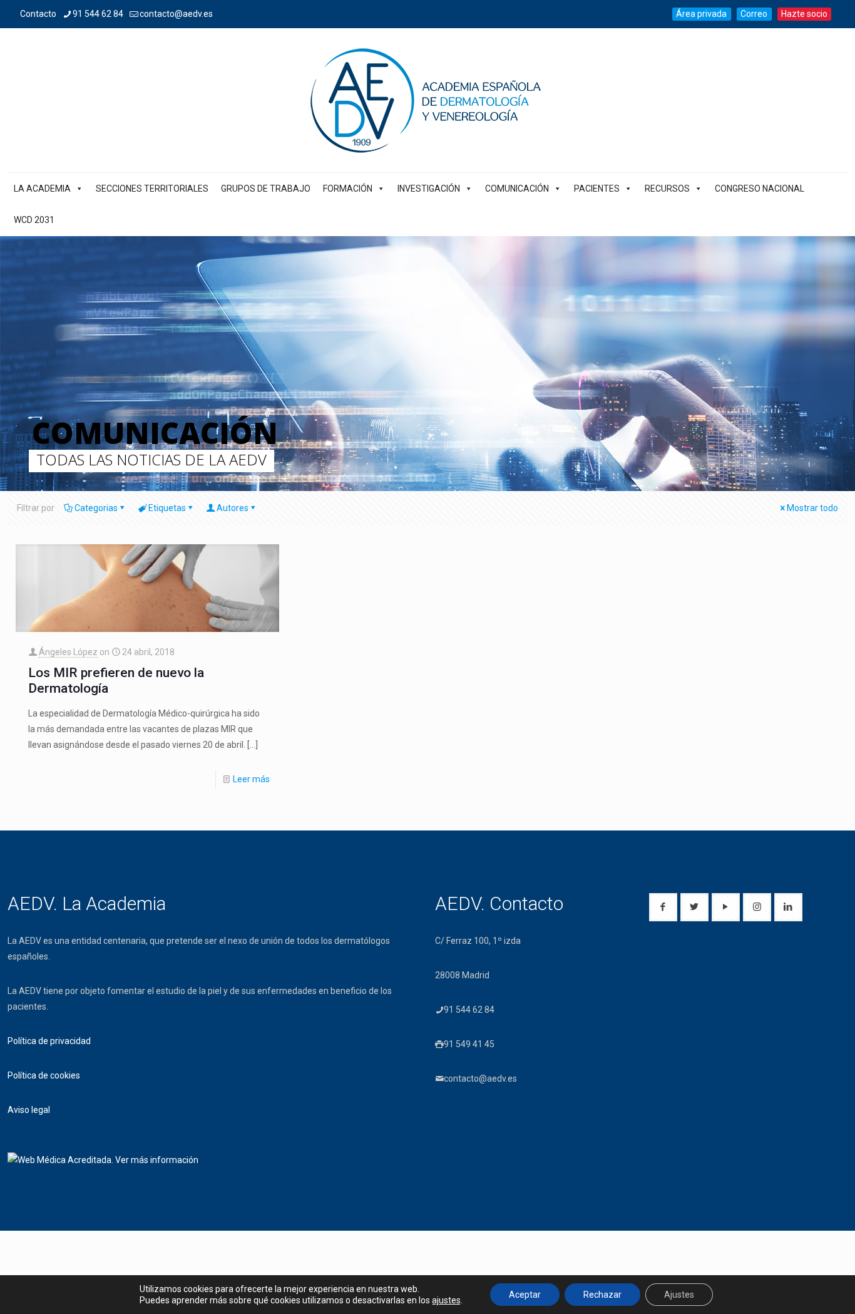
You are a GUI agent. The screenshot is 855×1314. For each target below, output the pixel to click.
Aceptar (525, 1295)
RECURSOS (667, 189)
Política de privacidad (49, 1041)
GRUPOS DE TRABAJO (265, 189)
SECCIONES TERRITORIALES (152, 189)
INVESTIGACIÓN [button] (428, 189)
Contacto (38, 14)
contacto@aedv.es (176, 14)
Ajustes (679, 1295)
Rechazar (602, 1295)
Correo (753, 14)
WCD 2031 (34, 220)
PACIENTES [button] (597, 189)
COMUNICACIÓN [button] (517, 189)
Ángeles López (68, 652)
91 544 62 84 (98, 14)
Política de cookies (44, 1075)
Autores (232, 508)
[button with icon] (663, 907)
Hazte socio (804, 14)
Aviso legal (29, 1110)
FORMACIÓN (347, 189)
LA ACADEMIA (42, 189)
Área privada (701, 14)
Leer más (251, 779)
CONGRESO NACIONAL (759, 189)
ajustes (446, 1300)
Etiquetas (167, 508)
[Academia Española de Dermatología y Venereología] (427, 100)
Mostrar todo (812, 508)
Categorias (96, 508)
